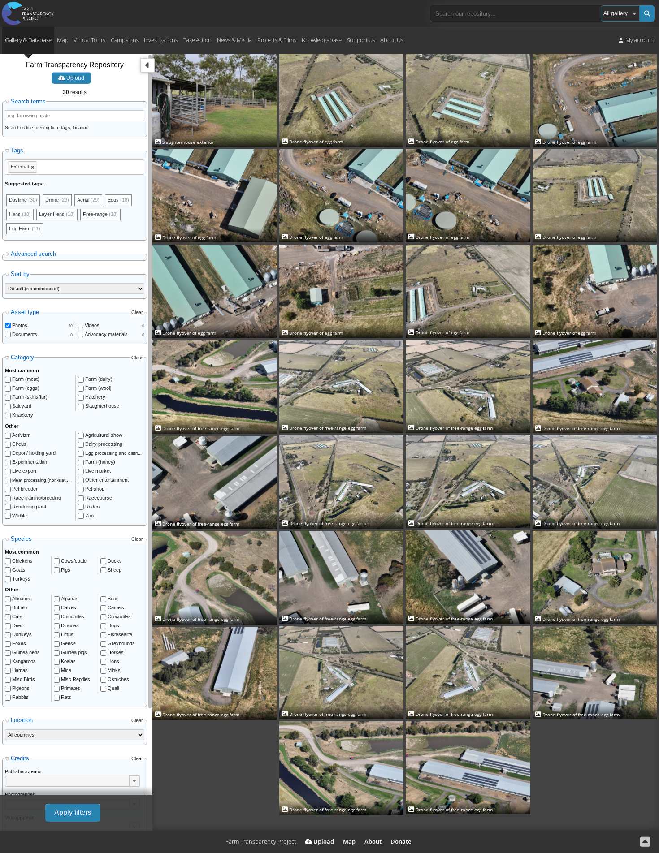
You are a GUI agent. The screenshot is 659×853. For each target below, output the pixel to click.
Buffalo (19, 607)
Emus (67, 634)
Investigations (161, 40)
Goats (19, 570)
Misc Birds (23, 679)
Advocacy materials (106, 334)
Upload (74, 78)
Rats (66, 697)
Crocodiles (119, 616)
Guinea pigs (74, 652)
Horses (116, 652)
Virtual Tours (89, 40)
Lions (113, 661)
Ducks (115, 561)
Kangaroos (24, 661)
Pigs (65, 570)
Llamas (20, 670)
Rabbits (20, 697)
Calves (68, 607)
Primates (70, 688)
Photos (19, 325)
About (373, 841)
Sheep (114, 570)
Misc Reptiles (75, 679)
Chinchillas (72, 616)
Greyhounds (121, 643)
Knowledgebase (322, 40)
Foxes (19, 643)
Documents (24, 334)
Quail (113, 688)
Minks (114, 670)
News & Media (234, 40)
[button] (134, 780)
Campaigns (125, 40)
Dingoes (70, 625)
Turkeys (21, 579)
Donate (400, 841)
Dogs (113, 625)
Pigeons (21, 688)
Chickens (22, 561)
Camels (116, 607)
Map (62, 40)
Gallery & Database (28, 40)
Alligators (22, 598)
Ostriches (118, 679)
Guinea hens (26, 652)
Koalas (68, 661)
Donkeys (22, 634)
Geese (68, 643)
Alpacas (69, 598)
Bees (113, 598)
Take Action (197, 40)
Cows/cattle (74, 561)
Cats (17, 616)
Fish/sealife (120, 634)
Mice (66, 670)
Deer (17, 625)
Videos (92, 325)
